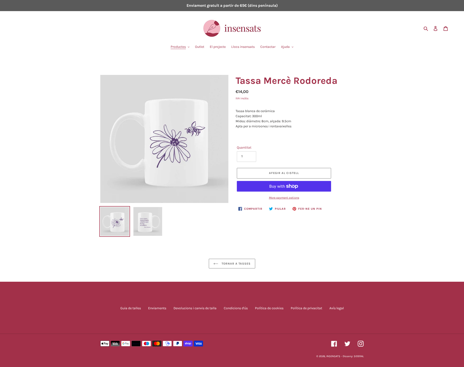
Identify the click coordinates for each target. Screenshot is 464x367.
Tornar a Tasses (235, 263)
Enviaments (157, 308)
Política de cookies (269, 308)
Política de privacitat (306, 308)
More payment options (284, 197)
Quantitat (244, 147)
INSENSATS (333, 356)
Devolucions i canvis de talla (195, 308)
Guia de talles (130, 308)
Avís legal (336, 308)
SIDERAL (359, 356)
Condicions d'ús (236, 308)
